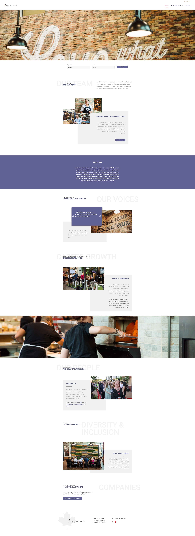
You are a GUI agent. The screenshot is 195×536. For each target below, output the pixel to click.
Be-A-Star (79, 402)
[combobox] (78, 67)
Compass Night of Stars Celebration (74, 404)
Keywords (69, 64)
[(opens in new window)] (112, 522)
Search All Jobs (120, 140)
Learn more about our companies (72, 498)
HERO (67, 406)
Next (100, 216)
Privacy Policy (115, 518)
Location (94, 64)
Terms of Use (122, 518)
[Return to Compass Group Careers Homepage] (11, 5)
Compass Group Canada (76, 521)
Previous (73, 216)
